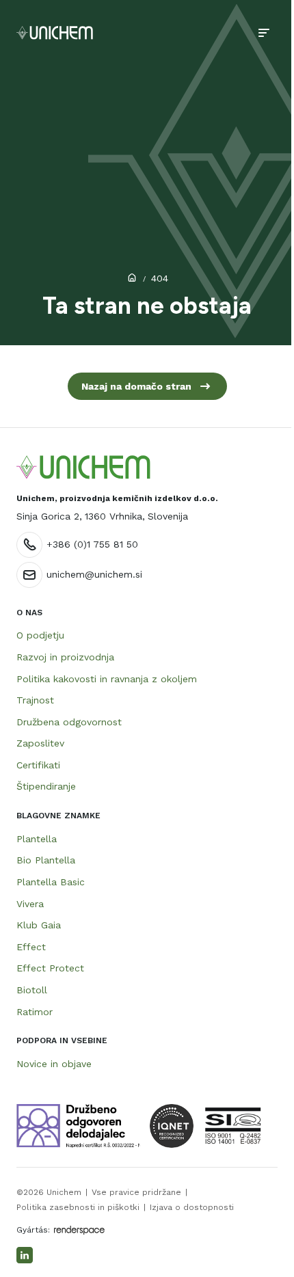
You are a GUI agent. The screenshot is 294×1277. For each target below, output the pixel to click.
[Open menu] (264, 32)
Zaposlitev (40, 743)
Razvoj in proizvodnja (65, 656)
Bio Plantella (45, 860)
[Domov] (54, 32)
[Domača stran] (83, 467)
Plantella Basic (50, 881)
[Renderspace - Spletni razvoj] (79, 1230)
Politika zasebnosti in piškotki (77, 1207)
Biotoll (31, 989)
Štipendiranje (46, 786)
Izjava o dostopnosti (192, 1207)
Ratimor (34, 1011)
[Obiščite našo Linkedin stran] (24, 1255)
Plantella (36, 838)
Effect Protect (50, 968)
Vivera (30, 903)
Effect (31, 946)
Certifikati (38, 765)
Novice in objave (54, 1063)
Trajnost (35, 700)
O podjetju (40, 635)
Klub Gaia (38, 924)
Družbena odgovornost (69, 721)
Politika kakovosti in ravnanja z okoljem (106, 678)
